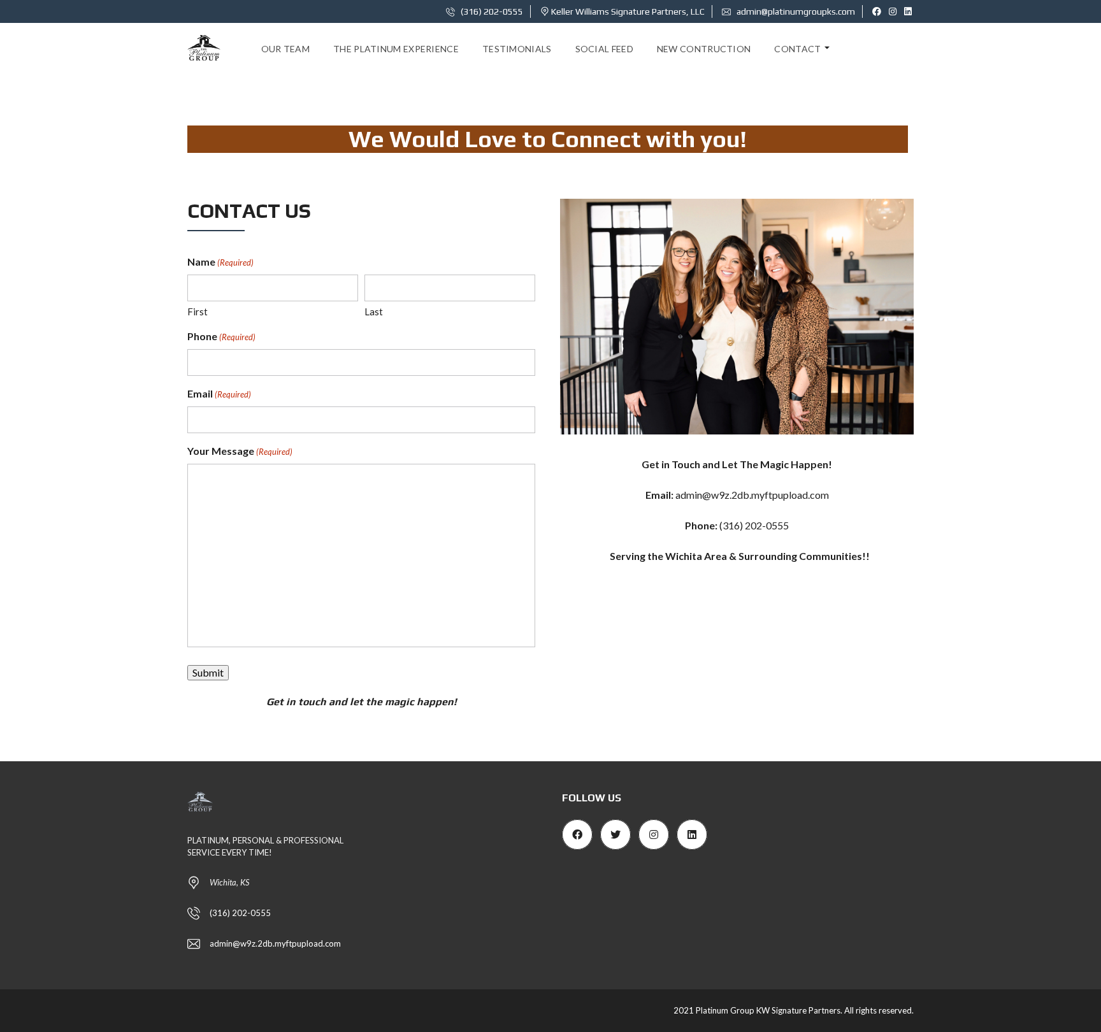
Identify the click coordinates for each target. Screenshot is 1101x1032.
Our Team (285, 48)
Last (373, 311)
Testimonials (517, 48)
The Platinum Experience (396, 48)
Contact (797, 48)
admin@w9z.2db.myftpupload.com (752, 495)
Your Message (239, 451)
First (197, 311)
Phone (221, 336)
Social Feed (604, 48)
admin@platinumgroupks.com (795, 11)
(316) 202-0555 (491, 11)
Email (219, 393)
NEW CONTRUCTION (704, 48)
